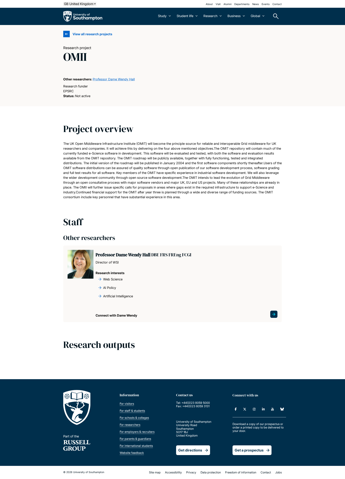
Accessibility (173, 472)
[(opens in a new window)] (236, 409)
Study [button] (162, 16)
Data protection (211, 472)
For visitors (127, 403)
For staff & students (132, 410)
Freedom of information (240, 472)
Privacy (191, 472)
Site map (155, 472)
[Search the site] (274, 16)
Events (266, 4)
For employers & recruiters (137, 431)
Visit (218, 4)
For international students (136, 446)
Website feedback (132, 453)
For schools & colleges (134, 417)
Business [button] (234, 16)
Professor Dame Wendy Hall (114, 79)
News (255, 4)
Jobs (278, 472)
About (209, 4)
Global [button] (255, 16)
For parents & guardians (135, 439)
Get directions (190, 450)
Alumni (227, 4)
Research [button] (210, 16)
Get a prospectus (249, 450)
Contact (277, 4)
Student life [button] (185, 16)
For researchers (130, 424)
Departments (241, 4)
